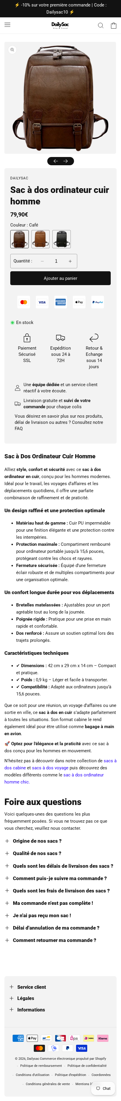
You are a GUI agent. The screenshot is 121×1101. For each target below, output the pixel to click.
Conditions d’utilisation (32, 1075)
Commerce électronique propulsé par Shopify (73, 1059)
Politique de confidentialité (87, 1066)
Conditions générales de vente (48, 1084)
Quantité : (23, 261)
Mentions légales (88, 1084)
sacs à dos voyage (50, 768)
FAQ (19, 428)
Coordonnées (101, 1075)
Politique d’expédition (70, 1075)
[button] (7, 24)
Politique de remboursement (41, 1066)
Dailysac (33, 1059)
